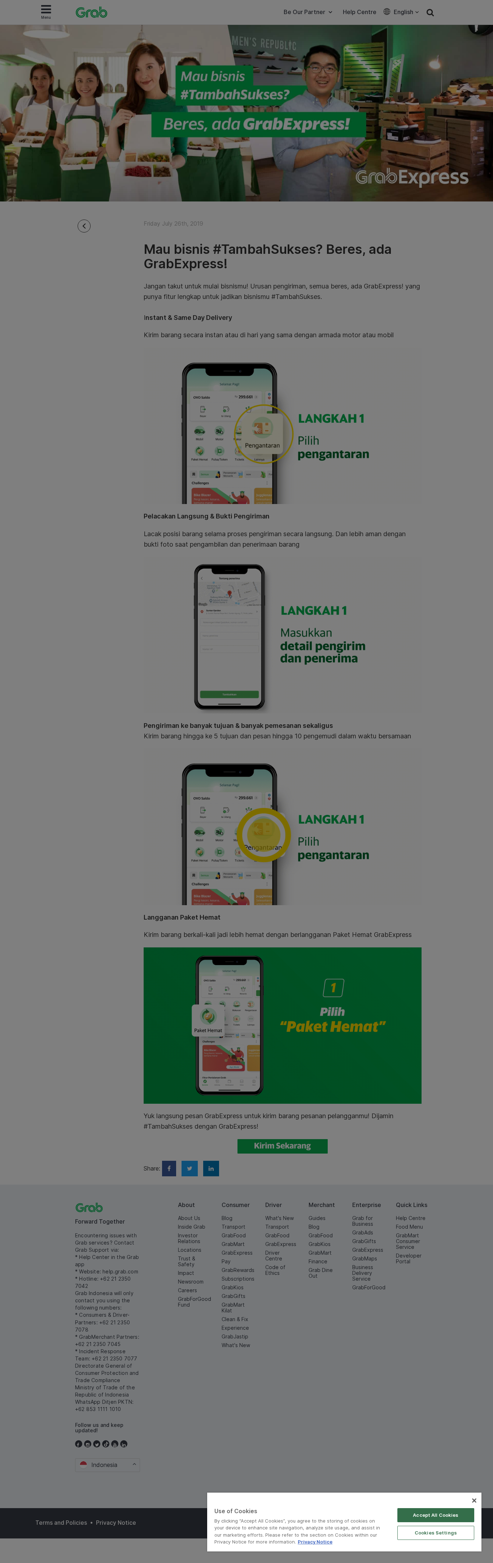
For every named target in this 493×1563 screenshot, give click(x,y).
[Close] (474, 1500)
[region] (344, 1522)
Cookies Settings (436, 1533)
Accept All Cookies (435, 1515)
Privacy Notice (315, 1542)
